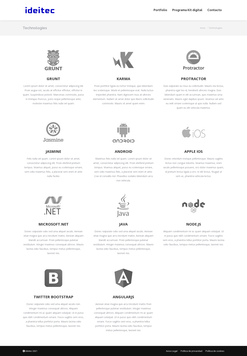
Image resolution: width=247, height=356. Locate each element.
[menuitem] (160, 10)
